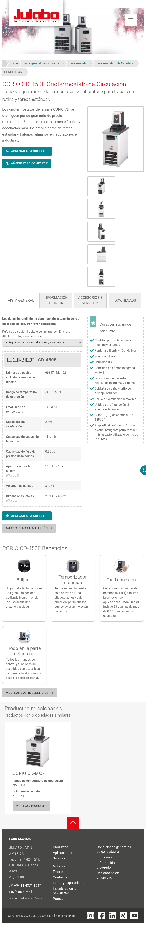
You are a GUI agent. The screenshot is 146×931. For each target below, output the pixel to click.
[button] (115, 139)
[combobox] (42, 342)
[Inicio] (36, 13)
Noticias (59, 866)
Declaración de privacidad (108, 875)
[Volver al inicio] (73, 823)
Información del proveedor (108, 865)
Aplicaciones (62, 853)
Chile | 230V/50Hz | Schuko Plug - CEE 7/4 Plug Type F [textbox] (35, 342)
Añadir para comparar (29, 163)
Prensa (58, 899)
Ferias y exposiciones (69, 883)
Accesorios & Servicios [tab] (90, 300)
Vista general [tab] (21, 300)
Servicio (59, 858)
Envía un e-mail (20, 892)
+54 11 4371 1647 (27, 885)
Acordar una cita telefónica (29, 528)
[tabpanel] (73, 426)
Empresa (59, 872)
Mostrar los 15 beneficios (27, 693)
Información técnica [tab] (56, 300)
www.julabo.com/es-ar (26, 898)
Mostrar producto (31, 806)
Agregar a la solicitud (29, 151)
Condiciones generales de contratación (114, 849)
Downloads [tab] (125, 300)
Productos (60, 847)
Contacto (60, 877)
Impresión (104, 857)
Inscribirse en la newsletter (64, 890)
